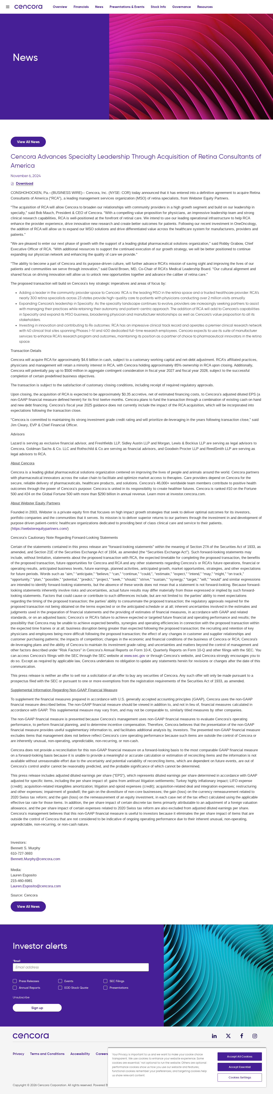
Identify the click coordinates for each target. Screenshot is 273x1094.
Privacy (18, 1054)
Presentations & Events (127, 7)
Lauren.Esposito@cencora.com (36, 886)
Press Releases (29, 981)
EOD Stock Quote (76, 988)
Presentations (119, 988)
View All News (28, 141)
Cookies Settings (240, 1077)
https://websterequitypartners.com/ (39, 529)
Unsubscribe (21, 997)
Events (68, 981)
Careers (102, 1054)
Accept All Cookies (239, 1056)
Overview (60, 7)
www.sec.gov (134, 656)
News (99, 7)
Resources (205, 7)
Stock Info (158, 7)
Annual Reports (29, 988)
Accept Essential (240, 1067)
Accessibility (80, 1054)
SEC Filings (117, 981)
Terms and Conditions (47, 1054)
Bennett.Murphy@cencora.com (35, 859)
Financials (81, 7)
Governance (181, 7)
